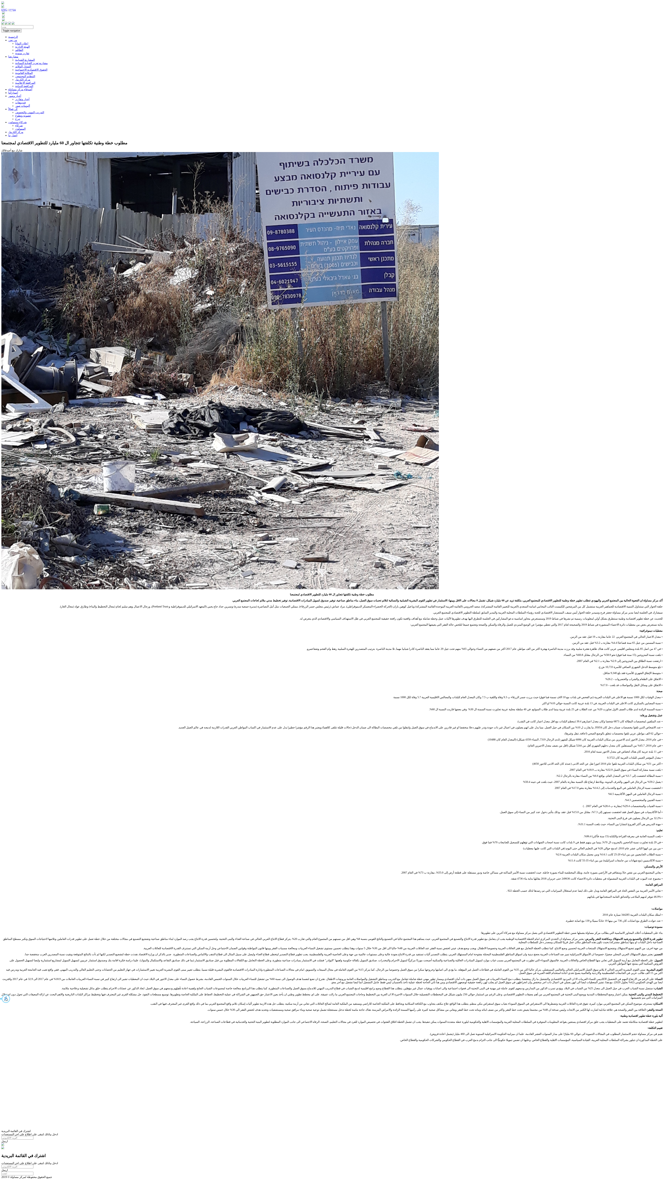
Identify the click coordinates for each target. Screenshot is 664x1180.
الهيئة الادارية (22, 46)
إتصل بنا (12, 135)
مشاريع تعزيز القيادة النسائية (31, 63)
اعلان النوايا (21, 43)
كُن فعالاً (13, 109)
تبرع (17, 118)
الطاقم (19, 50)
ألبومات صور (22, 105)
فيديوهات (20, 102)
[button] (5, 998)
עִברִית (12, 9)
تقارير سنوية (22, 53)
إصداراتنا (13, 92)
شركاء (19, 125)
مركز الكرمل (22, 79)
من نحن (12, 40)
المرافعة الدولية (24, 86)
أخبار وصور (14, 96)
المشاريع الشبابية (25, 59)
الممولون (20, 128)
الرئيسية (13, 36)
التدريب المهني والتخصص (29, 112)
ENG (4, 9)
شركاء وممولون (17, 122)
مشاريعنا (13, 56)
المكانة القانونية (24, 73)
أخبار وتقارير (22, 99)
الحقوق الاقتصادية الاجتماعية (31, 69)
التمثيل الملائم (23, 66)
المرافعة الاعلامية (25, 82)
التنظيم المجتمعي (25, 76)
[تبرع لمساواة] (2, 1144)
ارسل (4, 1141)
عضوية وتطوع (23, 115)
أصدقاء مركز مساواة (20, 89)
